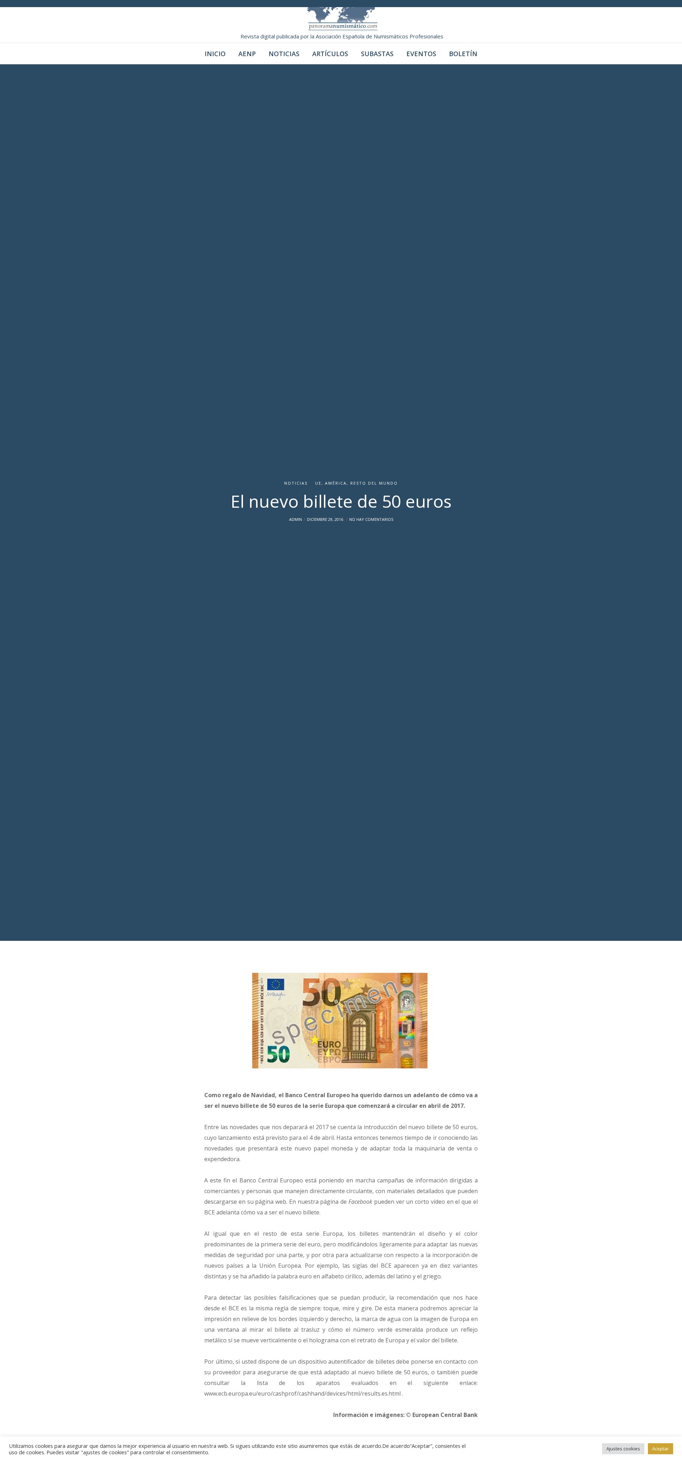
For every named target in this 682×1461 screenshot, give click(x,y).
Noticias (296, 483)
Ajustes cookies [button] (623, 1448)
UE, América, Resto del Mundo (356, 483)
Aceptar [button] (660, 1448)
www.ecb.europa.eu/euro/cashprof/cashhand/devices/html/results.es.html (303, 1393)
